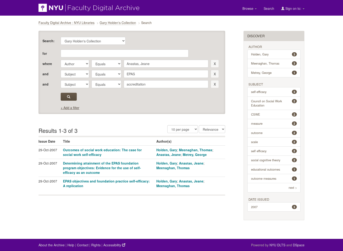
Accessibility (112, 245)
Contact (82, 245)
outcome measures (273, 178)
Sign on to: (293, 8)
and (45, 74)
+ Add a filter (70, 107)
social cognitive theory (273, 160)
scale (273, 142)
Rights (96, 245)
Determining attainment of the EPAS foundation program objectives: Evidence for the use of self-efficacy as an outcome (102, 168)
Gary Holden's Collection (118, 22)
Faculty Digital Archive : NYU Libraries (66, 22)
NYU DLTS (277, 245)
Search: (48, 40)
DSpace (298, 245)
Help (70, 245)
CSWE (273, 114)
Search (269, 8)
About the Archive (51, 245)
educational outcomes (273, 169)
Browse (248, 8)
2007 (273, 207)
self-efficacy (273, 91)
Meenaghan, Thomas (195, 150)
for (44, 53)
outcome (273, 133)
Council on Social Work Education (273, 103)
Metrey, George (195, 154)
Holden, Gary (166, 150)
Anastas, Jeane (168, 154)
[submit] (69, 97)
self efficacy (273, 151)
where (47, 63)
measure (273, 123)
